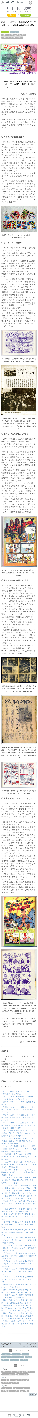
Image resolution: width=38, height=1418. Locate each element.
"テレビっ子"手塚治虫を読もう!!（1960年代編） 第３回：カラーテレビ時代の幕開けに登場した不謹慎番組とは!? (18, 1148)
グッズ (28, 1357)
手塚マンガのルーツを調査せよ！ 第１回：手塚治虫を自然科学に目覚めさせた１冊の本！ (18, 1109)
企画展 (23, 1360)
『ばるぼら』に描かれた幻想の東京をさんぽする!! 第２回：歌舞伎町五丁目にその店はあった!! (18, 1255)
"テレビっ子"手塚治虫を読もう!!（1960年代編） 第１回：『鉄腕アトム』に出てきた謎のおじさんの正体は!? (18, 1133)
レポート (14, 1360)
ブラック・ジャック (22, 1388)
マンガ (5, 1360)
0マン (5, 1372)
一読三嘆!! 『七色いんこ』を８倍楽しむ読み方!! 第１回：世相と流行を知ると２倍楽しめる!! (18, 1156)
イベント (6, 1357)
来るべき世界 (15, 1372)
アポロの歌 (15, 1380)
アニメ (25, 1354)
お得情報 (6, 1383)
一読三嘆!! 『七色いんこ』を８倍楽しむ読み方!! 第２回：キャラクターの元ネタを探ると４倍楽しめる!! (18, 1164)
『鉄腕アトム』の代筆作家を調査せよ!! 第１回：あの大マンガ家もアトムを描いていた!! (18, 1271)
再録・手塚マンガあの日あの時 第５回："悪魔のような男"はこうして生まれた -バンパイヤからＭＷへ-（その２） (17, 1315)
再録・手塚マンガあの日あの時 (14, 35)
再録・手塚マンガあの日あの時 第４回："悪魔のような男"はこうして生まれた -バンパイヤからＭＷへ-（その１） (17, 1308)
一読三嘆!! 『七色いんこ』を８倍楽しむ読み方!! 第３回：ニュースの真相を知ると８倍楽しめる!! (18, 1172)
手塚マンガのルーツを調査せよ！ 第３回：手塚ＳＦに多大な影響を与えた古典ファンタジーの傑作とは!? (18, 1125)
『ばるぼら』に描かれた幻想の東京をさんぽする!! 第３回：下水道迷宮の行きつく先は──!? (18, 1263)
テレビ (25, 1380)
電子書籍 (6, 1391)
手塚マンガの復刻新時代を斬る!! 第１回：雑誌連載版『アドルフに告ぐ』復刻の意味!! (18, 1216)
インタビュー (17, 1357)
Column (25, 15)
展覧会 (15, 1383)
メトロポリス (22, 1374)
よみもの (14, 32)
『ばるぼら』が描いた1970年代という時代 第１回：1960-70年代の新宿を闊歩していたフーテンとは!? (18, 1180)
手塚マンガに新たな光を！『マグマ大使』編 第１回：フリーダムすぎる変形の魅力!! (18, 1323)
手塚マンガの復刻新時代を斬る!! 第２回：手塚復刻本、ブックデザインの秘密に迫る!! (18, 1224)
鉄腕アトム (7, 1388)
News (11, 15)
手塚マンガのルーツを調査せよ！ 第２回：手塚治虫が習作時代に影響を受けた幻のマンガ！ (18, 1117)
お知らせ (6, 1354)
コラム (5, 32)
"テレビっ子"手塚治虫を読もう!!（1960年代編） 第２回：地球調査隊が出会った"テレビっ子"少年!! (18, 1141)
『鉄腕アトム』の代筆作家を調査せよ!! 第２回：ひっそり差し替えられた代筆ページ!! (18, 1279)
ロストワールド (8, 1374)
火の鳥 (5, 1380)
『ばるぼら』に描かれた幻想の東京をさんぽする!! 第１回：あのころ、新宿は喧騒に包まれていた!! (18, 1240)
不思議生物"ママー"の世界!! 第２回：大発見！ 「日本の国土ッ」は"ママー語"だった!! (18, 1203)
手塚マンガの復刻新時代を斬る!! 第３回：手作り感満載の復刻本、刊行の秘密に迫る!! (18, 1232)
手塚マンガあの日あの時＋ (12, 37)
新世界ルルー (29, 1372)
